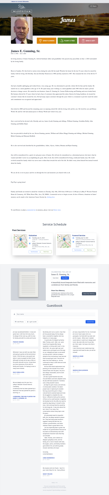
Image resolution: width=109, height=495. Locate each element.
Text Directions (34, 251)
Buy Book (65, 278)
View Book (55, 278)
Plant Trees (46, 251)
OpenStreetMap (56, 490)
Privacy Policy (49, 487)
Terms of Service (59, 487)
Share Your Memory (89, 293)
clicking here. (51, 197)
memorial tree (31, 210)
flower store (57, 210)
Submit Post (90, 322)
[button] (21, 239)
